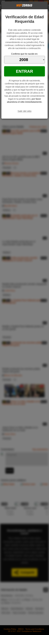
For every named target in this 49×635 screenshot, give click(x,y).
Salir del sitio (24, 111)
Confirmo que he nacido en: (24, 54)
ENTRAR (24, 71)
